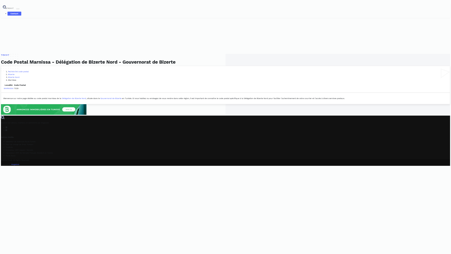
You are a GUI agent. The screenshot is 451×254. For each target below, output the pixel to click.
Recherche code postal (18, 71)
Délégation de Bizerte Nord (74, 98)
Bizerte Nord (13, 77)
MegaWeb (15, 164)
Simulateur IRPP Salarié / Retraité (19, 150)
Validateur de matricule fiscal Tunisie (20, 142)
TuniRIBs (9, 147)
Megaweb (45, 123)
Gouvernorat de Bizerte (110, 98)
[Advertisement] (225, 35)
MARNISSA (9, 88)
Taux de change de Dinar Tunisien (19, 144)
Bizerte (11, 74)
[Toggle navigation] (17, 8)
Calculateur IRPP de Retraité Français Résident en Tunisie (29, 153)
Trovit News (11, 156)
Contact (14, 13)
